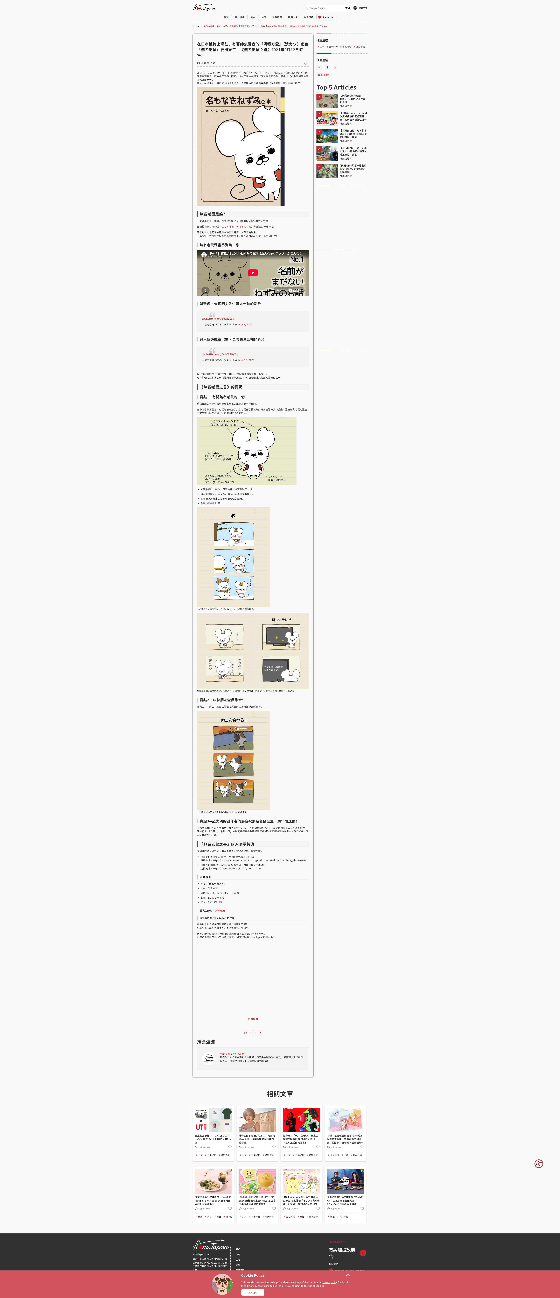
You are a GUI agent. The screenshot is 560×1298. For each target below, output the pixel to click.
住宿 (263, 17)
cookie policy (330, 1282)
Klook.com (322, 74)
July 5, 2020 (245, 324)
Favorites (329, 17)
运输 (238, 1254)
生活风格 (309, 17)
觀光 (226, 17)
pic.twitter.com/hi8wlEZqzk (218, 318)
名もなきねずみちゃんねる (236, 226)
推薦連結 (345, 106)
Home (195, 26)
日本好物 (333, 46)
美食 (252, 17)
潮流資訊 (360, 46)
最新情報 (277, 17)
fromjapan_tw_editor (232, 1054)
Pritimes (219, 910)
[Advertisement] (340, 217)
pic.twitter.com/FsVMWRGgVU (220, 354)
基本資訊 (239, 17)
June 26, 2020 (246, 360)
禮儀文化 (293, 17)
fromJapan (204, 7)
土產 (322, 46)
